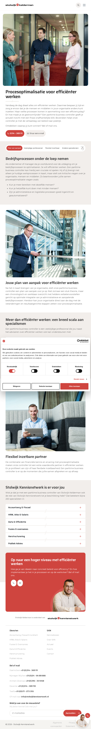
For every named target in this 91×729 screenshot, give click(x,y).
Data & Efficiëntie (18, 649)
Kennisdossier (53, 635)
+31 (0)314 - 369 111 (29, 670)
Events (50, 649)
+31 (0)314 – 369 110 (27, 686)
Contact (50, 653)
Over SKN (51, 639)
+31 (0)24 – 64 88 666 (36, 675)
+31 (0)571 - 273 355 (25, 691)
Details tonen (79, 379)
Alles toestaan (74, 386)
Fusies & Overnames (19, 644)
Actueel (50, 644)
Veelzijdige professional (33, 148)
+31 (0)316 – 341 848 (35, 680)
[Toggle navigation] (84, 5)
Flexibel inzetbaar (52, 148)
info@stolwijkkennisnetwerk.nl (35, 696)
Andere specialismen (70, 148)
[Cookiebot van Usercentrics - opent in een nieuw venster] (78, 341)
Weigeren (16, 386)
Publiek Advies (16, 658)
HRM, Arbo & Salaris (18, 639)
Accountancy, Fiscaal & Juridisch (24, 635)
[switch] (34, 371)
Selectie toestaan (45, 386)
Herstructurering (17, 653)
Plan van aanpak (14, 148)
